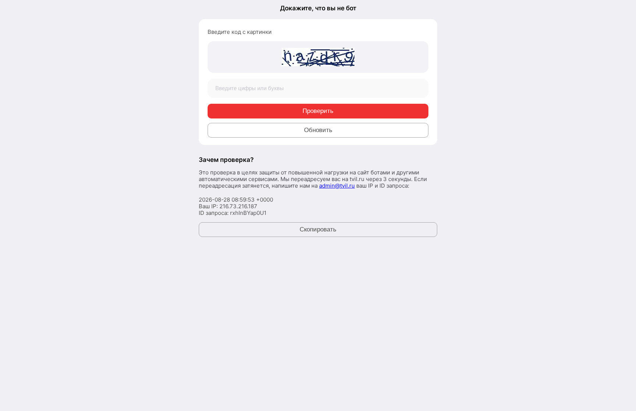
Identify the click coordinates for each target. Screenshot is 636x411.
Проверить (318, 110)
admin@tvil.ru (337, 185)
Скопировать (318, 229)
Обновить (318, 130)
